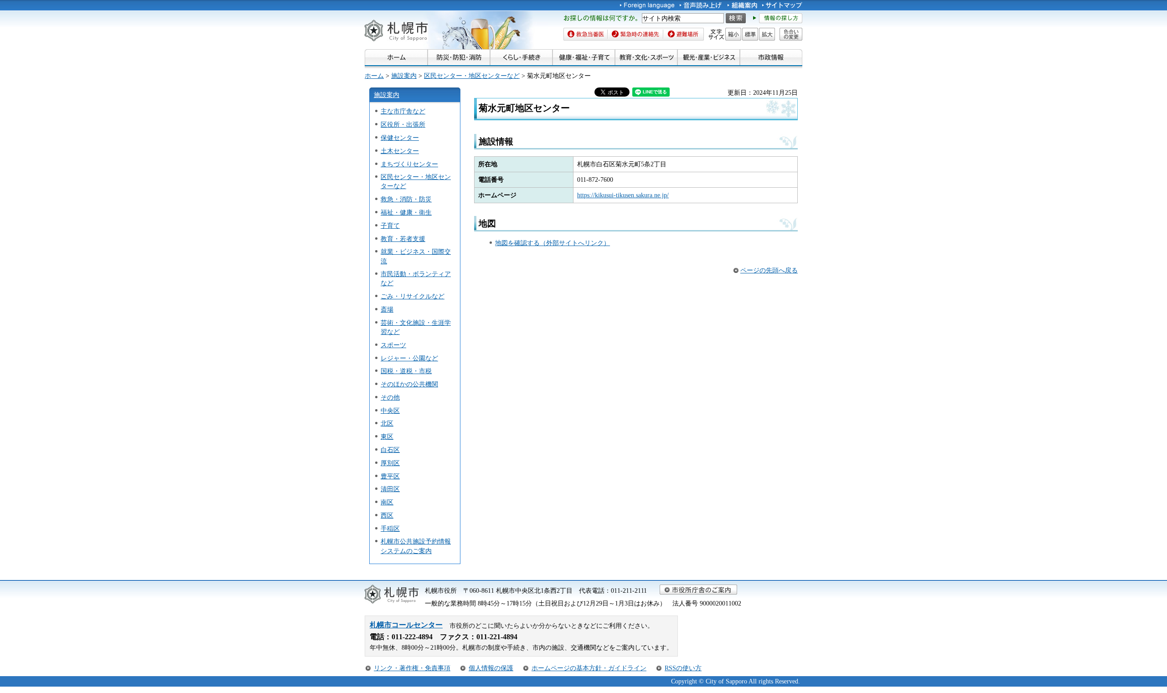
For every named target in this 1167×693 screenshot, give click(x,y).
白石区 (390, 449)
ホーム (374, 75)
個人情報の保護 (491, 668)
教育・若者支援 (403, 238)
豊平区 (390, 476)
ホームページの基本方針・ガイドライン (589, 668)
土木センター (400, 150)
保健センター (400, 137)
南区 (387, 502)
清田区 (390, 489)
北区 (387, 423)
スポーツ (393, 345)
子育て (390, 225)
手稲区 (390, 528)
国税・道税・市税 (406, 371)
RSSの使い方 (683, 668)
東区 (387, 436)
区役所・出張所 (403, 124)
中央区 (390, 410)
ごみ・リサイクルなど (412, 296)
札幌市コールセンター (406, 625)
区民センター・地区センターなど (472, 75)
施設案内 (404, 75)
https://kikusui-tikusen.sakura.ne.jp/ (623, 195)
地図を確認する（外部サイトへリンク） (552, 242)
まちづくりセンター (409, 164)
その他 (390, 397)
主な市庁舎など (403, 111)
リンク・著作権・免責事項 (412, 668)
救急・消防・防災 (406, 199)
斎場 (387, 309)
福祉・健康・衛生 (406, 212)
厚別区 (390, 463)
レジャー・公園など (409, 358)
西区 (387, 515)
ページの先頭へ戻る (769, 270)
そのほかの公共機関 (409, 384)
